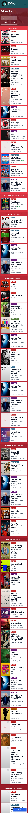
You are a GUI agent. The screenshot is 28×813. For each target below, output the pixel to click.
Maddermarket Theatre (17, 138)
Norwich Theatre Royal (17, 116)
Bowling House (15, 718)
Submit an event (10, 22)
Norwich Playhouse (16, 190)
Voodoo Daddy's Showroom (18, 289)
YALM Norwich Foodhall (17, 85)
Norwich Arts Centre (16, 534)
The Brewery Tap (15, 64)
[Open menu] (25, 3)
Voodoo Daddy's (15, 363)
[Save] (8, 31)
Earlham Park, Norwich (17, 42)
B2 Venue (13, 674)
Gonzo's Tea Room (16, 103)
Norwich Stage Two (16, 661)
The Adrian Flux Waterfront (18, 53)
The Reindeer (14, 766)
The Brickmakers (15, 127)
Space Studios (15, 379)
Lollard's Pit (14, 162)
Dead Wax (13, 208)
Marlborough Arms (16, 151)
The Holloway (14, 646)
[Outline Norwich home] (13, 3)
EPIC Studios (14, 616)
